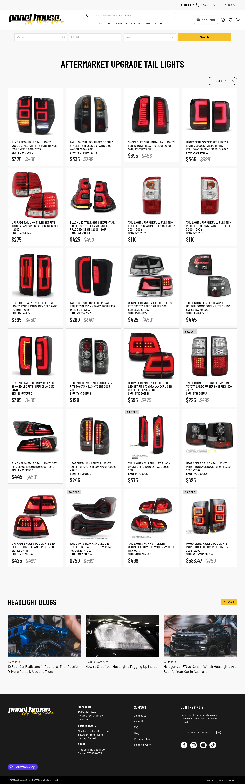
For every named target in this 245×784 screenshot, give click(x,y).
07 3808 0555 (208, 4)
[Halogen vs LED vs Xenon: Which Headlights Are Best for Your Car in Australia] (200, 636)
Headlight (90, 662)
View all (229, 602)
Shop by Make (126, 23)
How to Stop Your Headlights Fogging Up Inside (121, 666)
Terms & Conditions (226, 780)
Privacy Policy (210, 780)
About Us (139, 721)
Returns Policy (142, 738)
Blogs (137, 733)
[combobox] (129, 15)
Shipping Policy (142, 744)
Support (152, 23)
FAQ (136, 727)
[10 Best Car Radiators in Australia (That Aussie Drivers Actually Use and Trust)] (44, 636)
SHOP (103, 23)
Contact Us (140, 715)
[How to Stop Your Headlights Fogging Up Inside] (122, 636)
